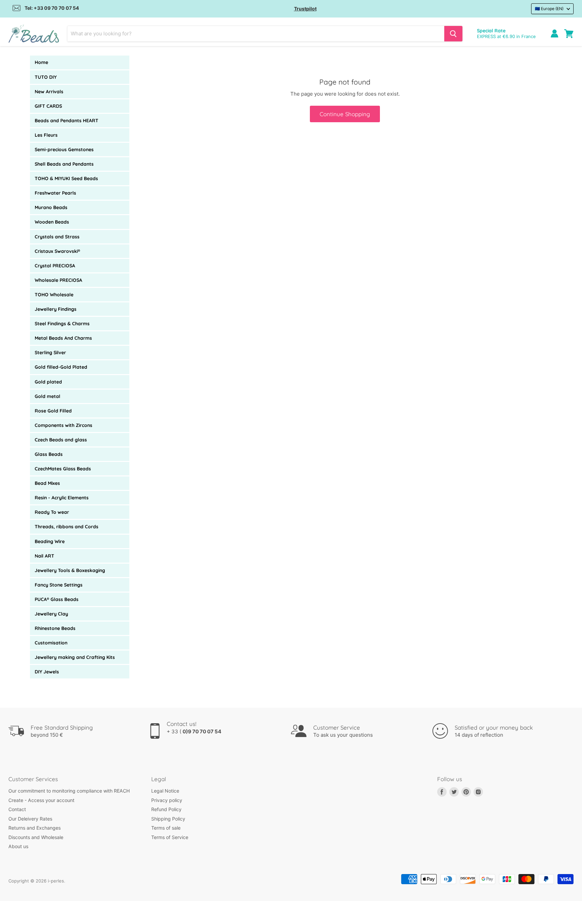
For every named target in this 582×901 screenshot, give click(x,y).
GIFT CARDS (48, 106)
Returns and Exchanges (34, 828)
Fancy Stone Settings (59, 585)
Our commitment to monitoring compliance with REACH (69, 791)
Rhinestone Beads (55, 628)
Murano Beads (51, 207)
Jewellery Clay (51, 614)
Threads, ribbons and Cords (66, 527)
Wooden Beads (52, 222)
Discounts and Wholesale (35, 837)
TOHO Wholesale (54, 295)
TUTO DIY (46, 77)
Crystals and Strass (57, 237)
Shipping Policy (168, 819)
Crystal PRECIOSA (55, 266)
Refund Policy (166, 809)
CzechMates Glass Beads (63, 469)
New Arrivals (49, 92)
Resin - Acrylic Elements (62, 498)
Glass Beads (49, 454)
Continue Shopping (345, 114)
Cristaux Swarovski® (57, 251)
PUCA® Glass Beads (56, 599)
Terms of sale (166, 828)
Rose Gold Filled (53, 411)
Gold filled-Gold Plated (61, 367)
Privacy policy (166, 800)
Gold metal (47, 396)
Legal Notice (165, 791)
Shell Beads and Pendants (64, 164)
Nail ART (44, 556)
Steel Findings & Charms (62, 324)
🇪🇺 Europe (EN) (549, 8)
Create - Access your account (41, 800)
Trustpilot (305, 8)
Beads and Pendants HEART (66, 121)
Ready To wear (52, 512)
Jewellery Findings (55, 309)
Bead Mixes (47, 483)
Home (41, 62)
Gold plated (48, 382)
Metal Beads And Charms (63, 338)
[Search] (453, 33)
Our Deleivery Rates (30, 819)
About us (18, 846)
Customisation (51, 643)
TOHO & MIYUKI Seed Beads (66, 178)
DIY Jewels (47, 672)
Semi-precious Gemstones (64, 149)
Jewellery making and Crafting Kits (75, 657)
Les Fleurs (46, 135)
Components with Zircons (63, 425)
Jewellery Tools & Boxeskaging (70, 570)
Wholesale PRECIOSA (58, 280)
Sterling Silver (50, 352)
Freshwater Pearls (55, 193)
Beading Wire (50, 541)
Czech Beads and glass (61, 440)
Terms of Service (169, 837)
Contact (17, 809)
